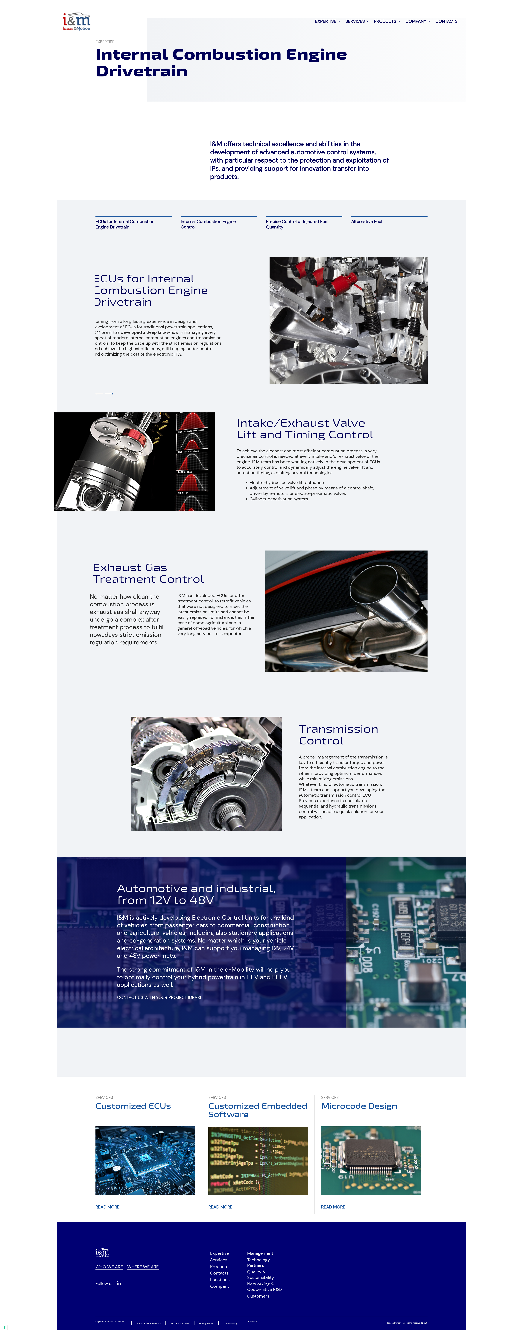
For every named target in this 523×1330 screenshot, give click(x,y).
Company (415, 21)
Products (385, 21)
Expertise (325, 21)
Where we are (143, 1266)
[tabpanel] (261, 320)
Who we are (109, 1266)
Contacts (446, 21)
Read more (107, 1207)
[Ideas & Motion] (76, 21)
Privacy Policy (206, 1323)
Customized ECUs (133, 1106)
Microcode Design (359, 1106)
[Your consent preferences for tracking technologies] (4, 1327)
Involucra (252, 1321)
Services (355, 21)
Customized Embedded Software (257, 1110)
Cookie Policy (230, 1323)
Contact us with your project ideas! (159, 997)
